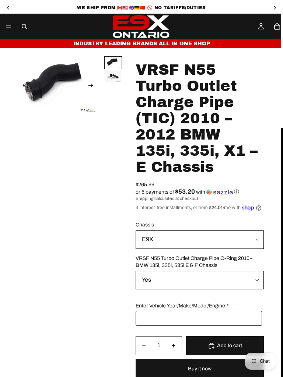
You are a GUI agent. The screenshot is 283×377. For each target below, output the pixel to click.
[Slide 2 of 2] (113, 76)
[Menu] (8, 26)
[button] (200, 191)
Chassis (145, 225)
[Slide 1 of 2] (113, 62)
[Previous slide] (23, 86)
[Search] (24, 26)
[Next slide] (93, 86)
